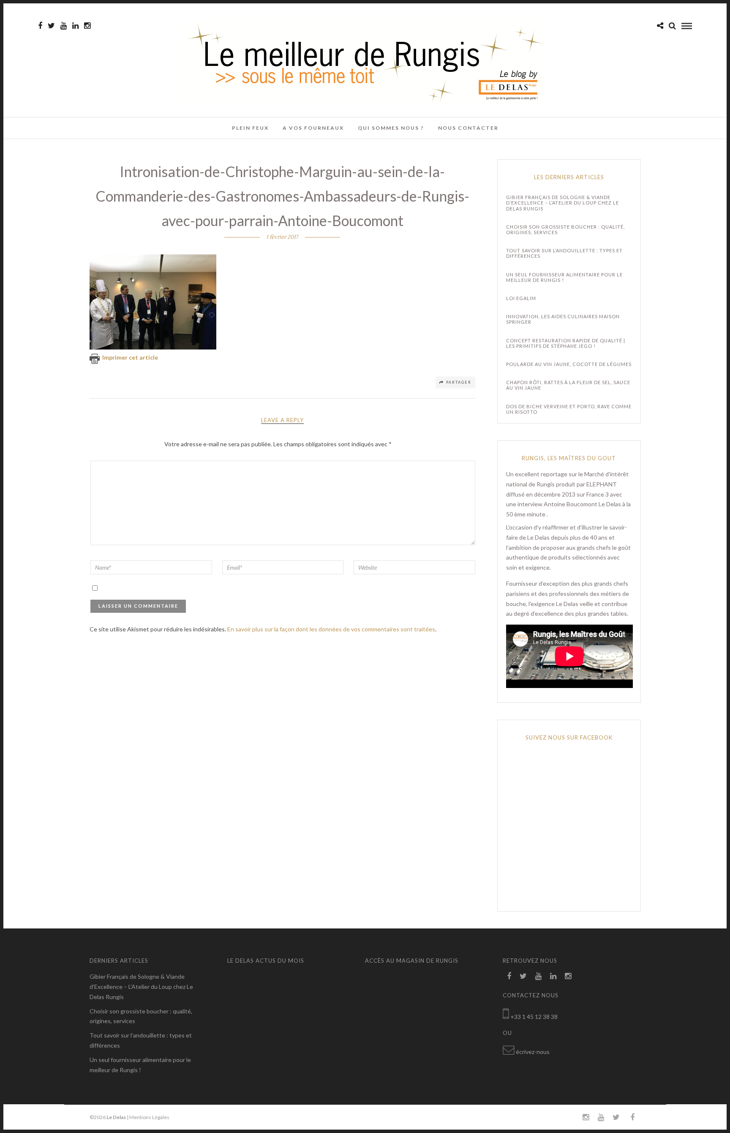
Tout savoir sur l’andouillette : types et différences (564, 253)
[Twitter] (523, 976)
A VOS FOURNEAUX (313, 128)
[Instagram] (87, 26)
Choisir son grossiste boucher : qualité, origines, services (565, 229)
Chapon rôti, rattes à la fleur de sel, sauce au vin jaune (568, 384)
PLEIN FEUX (250, 128)
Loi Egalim (521, 298)
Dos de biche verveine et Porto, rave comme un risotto (569, 409)
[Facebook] (509, 976)
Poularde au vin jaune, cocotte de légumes (569, 364)
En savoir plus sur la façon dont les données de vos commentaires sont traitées (331, 629)
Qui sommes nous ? (391, 128)
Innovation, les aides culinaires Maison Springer (563, 319)
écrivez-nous (533, 1051)
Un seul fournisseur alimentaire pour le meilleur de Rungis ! (564, 277)
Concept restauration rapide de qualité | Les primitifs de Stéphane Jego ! (565, 343)
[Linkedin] (75, 26)
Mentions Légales (149, 1117)
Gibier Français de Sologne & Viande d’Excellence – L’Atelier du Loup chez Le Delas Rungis (562, 202)
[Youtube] (63, 26)
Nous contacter (468, 128)
